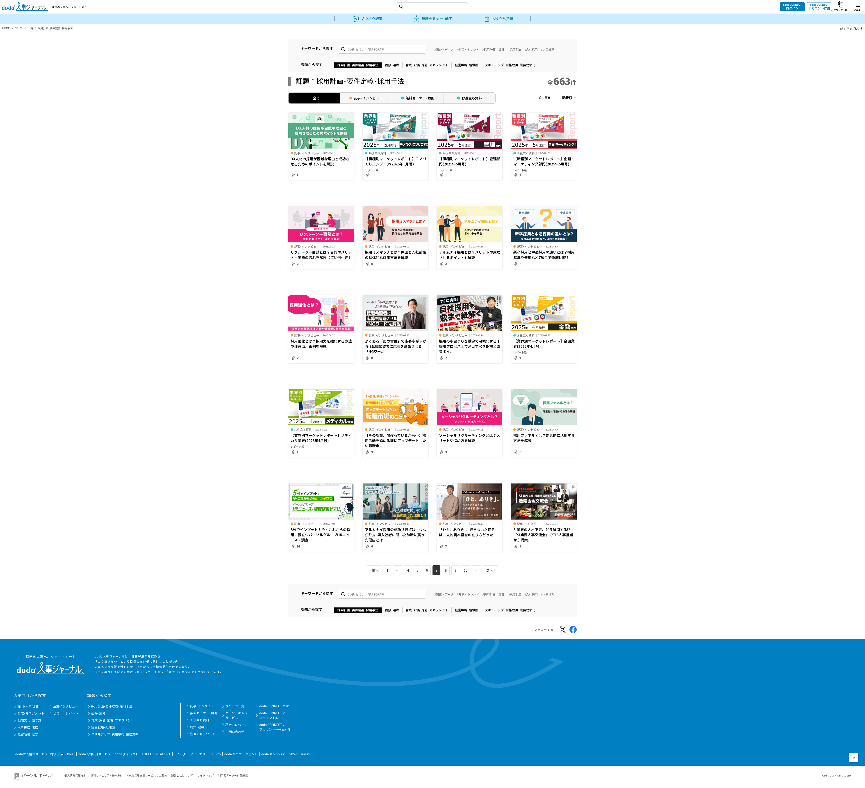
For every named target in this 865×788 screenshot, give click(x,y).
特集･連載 (197, 727)
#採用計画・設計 (493, 49)
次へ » (490, 570)
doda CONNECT (792, 6)
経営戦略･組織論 (466, 65)
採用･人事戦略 (28, 706)
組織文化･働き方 (29, 720)
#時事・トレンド (468, 49)
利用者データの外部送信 (233, 775)
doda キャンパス (273, 754)
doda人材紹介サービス (94, 754)
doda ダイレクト (127, 754)
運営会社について (182, 775)
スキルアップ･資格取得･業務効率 (115, 734)
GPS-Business (299, 754)
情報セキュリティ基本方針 (107, 775)
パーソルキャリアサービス (238, 715)
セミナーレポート (65, 713)
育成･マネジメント (31, 713)
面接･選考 (392, 65)
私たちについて (236, 724)
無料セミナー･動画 (203, 713)
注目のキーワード (202, 734)
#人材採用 (531, 49)
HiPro (216, 754)
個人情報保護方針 (75, 775)
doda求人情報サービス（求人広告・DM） (45, 754)
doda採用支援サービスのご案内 (147, 775)
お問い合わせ (234, 731)
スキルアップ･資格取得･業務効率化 (510, 65)
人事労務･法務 (28, 727)
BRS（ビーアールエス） (191, 754)
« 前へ (374, 570)
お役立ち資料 (199, 720)
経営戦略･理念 (28, 734)
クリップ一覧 (234, 706)
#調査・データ (443, 49)
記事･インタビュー (203, 706)
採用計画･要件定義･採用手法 (357, 65)
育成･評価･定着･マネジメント (427, 65)
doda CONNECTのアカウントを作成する (275, 727)
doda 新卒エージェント (241, 754)
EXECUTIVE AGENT (156, 754)
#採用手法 (514, 49)
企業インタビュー (65, 706)
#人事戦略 (547, 49)
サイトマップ (205, 775)
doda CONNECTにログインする (272, 715)
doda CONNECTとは (274, 706)
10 (465, 570)
